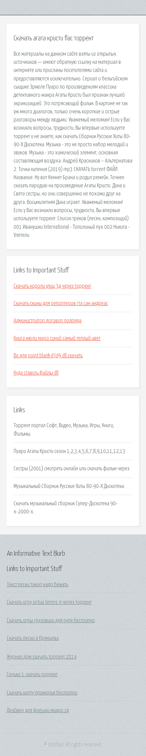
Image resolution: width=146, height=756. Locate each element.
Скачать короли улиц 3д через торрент (52, 286)
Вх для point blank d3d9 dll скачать (48, 355)
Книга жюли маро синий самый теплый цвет (57, 338)
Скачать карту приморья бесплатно (42, 693)
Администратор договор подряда (47, 320)
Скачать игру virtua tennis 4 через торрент (49, 602)
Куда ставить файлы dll (36, 373)
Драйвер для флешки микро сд (38, 710)
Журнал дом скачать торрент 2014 (42, 657)
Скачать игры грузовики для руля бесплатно (51, 620)
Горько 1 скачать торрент (32, 674)
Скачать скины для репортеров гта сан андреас (61, 303)
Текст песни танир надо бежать (37, 584)
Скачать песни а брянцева (33, 638)
